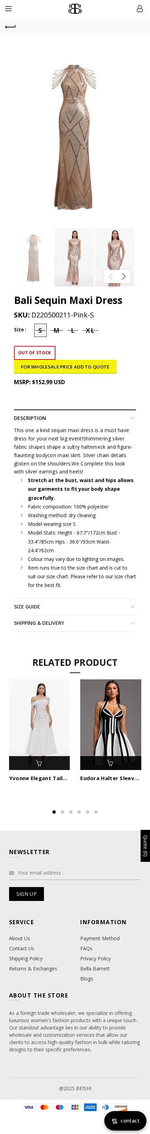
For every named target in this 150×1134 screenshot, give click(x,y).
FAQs (86, 948)
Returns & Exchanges (33, 968)
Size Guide (27, 606)
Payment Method (100, 938)
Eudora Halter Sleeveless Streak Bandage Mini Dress (110, 778)
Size (19, 330)
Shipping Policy (26, 958)
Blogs (86, 978)
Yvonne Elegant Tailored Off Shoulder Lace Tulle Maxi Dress (39, 778)
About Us (19, 938)
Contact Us (21, 948)
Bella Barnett (95, 968)
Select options (39, 763)
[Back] (10, 26)
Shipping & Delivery (39, 623)
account (139, 8)
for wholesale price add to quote (65, 367)
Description (30, 418)
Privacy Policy (95, 958)
